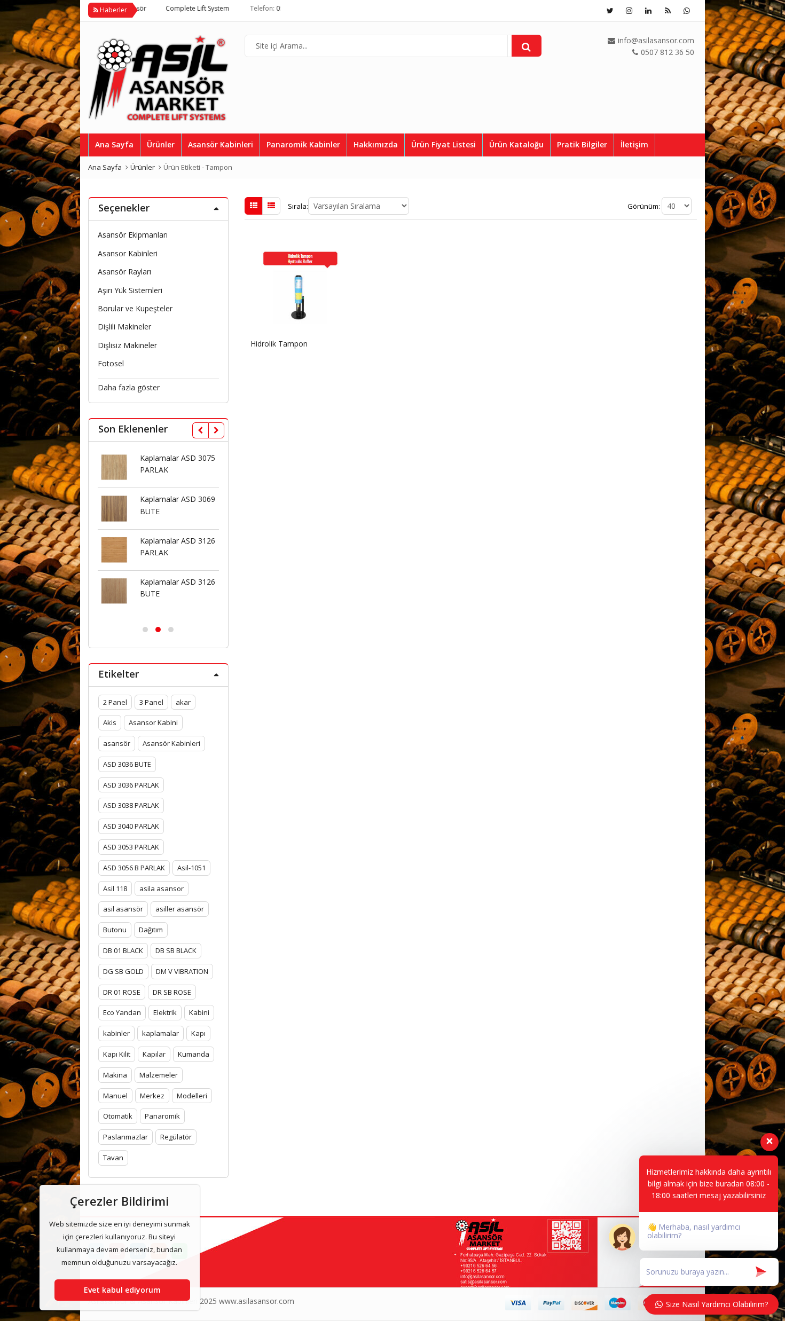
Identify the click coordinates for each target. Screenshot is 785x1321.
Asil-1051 (191, 867)
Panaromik (162, 1116)
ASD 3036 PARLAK (131, 785)
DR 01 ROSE (121, 992)
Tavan (113, 1157)
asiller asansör (179, 909)
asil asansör (123, 909)
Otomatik (117, 1116)
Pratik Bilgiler (582, 144)
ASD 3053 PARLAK (131, 847)
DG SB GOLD (123, 971)
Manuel (115, 1095)
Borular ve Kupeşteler (135, 308)
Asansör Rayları (124, 271)
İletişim (634, 144)
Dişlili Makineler (124, 326)
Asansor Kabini (153, 722)
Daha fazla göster (129, 387)
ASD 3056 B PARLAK (134, 867)
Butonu (115, 929)
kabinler (116, 1033)
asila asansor (161, 888)
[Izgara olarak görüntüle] (254, 205)
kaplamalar (160, 1033)
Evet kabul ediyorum (122, 1290)
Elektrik (165, 1012)
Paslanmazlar (125, 1137)
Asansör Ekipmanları (133, 235)
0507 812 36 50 (261, 8)
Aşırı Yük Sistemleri (130, 290)
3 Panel (151, 702)
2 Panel (115, 702)
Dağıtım (151, 929)
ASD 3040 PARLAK (131, 826)
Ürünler (161, 144)
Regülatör (176, 1137)
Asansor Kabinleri (128, 253)
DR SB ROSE (172, 992)
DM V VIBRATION (182, 971)
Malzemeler (158, 1075)
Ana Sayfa (114, 144)
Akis (109, 722)
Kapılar (154, 1054)
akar (183, 702)
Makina (115, 1075)
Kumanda (193, 1054)
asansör (116, 743)
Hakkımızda (376, 144)
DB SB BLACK (176, 950)
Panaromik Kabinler (303, 144)
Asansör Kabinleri (220, 144)
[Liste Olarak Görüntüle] (271, 205)
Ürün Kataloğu (516, 144)
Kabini (199, 1012)
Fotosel (111, 363)
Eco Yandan (122, 1012)
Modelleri (192, 1095)
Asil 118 (115, 888)
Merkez (152, 1095)
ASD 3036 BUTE (127, 764)
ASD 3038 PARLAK (131, 805)
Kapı (198, 1033)
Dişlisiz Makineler (127, 345)
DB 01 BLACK (123, 950)
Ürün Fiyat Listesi (443, 144)
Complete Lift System (159, 8)
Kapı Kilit (116, 1054)
